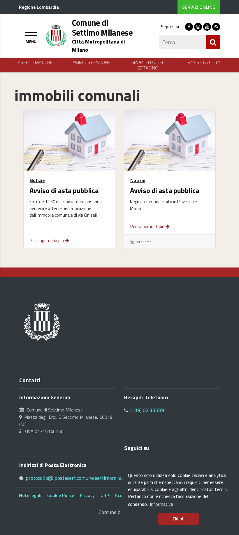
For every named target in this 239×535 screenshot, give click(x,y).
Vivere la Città (204, 62)
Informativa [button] (161, 504)
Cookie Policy (60, 495)
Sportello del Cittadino (147, 65)
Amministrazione (91, 62)
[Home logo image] (56, 35)
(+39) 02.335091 (148, 410)
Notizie (37, 180)
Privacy (87, 495)
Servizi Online (198, 7)
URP (105, 495)
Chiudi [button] (178, 519)
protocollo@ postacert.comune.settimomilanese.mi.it (84, 478)
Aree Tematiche (35, 62)
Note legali (30, 495)
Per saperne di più (47, 240)
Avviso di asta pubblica (64, 190)
